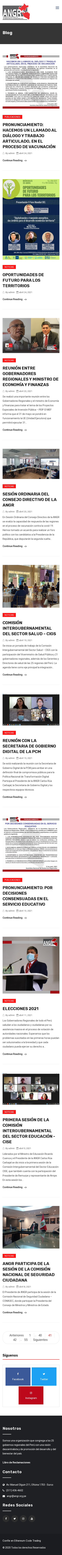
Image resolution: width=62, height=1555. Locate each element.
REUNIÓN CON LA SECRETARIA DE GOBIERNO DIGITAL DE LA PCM (29, 746)
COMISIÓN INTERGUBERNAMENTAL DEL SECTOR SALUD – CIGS (29, 628)
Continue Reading (13, 160)
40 (40, 1335)
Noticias (9, 267)
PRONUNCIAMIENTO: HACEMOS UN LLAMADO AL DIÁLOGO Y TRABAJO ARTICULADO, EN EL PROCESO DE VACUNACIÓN (30, 135)
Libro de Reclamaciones (16, 1462)
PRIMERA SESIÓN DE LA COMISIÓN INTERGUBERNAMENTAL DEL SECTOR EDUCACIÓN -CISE (29, 1130)
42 (15, 1340)
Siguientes (40, 1340)
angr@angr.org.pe (16, 1496)
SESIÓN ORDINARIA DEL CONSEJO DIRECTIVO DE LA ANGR (29, 500)
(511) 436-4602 (14, 1490)
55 (26, 1340)
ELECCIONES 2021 (20, 1008)
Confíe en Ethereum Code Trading (22, 1540)
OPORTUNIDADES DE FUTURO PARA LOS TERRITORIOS (23, 280)
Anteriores (16, 1335)
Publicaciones (12, 117)
